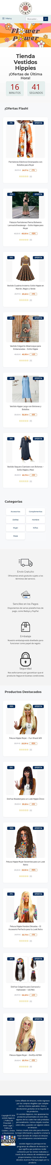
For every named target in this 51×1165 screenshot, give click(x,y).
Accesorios (15, 512)
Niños (35, 528)
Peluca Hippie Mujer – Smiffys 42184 (25, 1055)
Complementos (35, 512)
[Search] (45, 19)
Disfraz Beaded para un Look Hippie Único (25, 799)
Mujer (15, 528)
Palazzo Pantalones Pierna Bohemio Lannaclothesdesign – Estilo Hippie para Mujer (25, 225)
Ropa (15, 536)
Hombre (35, 520)
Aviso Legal (7, 1125)
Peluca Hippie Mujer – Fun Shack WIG (25, 738)
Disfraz (16, 520)
